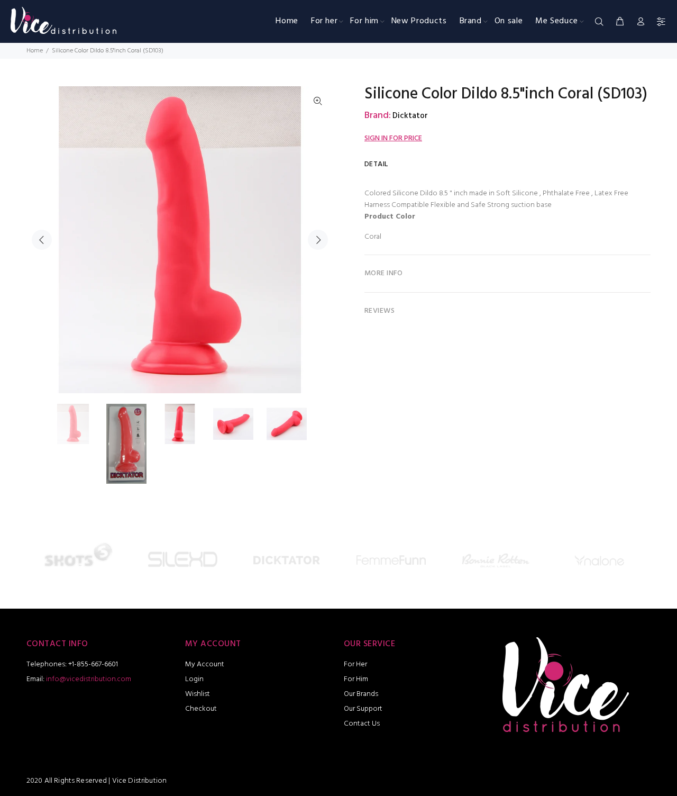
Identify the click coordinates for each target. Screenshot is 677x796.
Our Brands (361, 694)
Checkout (201, 709)
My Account (204, 664)
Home (34, 51)
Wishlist (197, 694)
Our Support (363, 709)
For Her (355, 664)
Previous (42, 240)
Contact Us (362, 724)
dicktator (410, 116)
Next (318, 240)
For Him (356, 679)
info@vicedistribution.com (88, 679)
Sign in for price (393, 138)
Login (194, 679)
